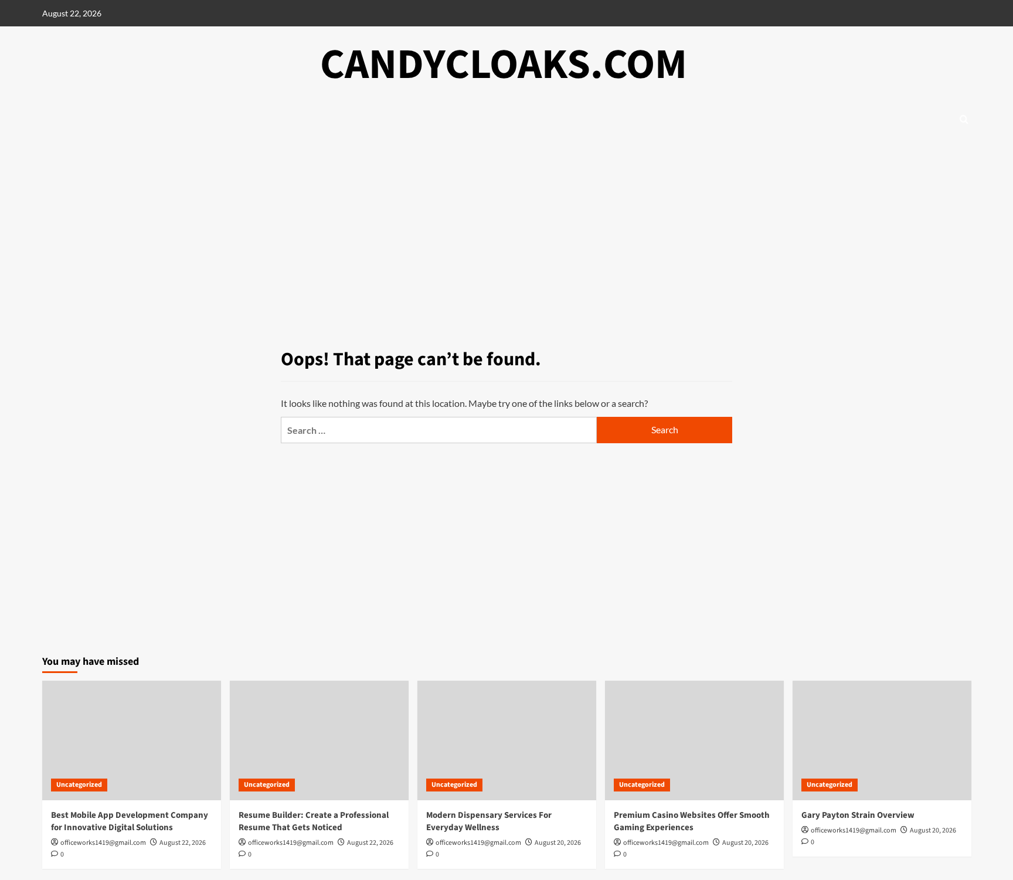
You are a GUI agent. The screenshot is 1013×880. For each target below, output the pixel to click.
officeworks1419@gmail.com (103, 843)
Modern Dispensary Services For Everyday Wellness (489, 821)
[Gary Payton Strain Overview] (882, 740)
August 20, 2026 (558, 843)
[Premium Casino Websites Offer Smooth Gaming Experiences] (694, 740)
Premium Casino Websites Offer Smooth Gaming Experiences (692, 821)
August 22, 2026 (182, 843)
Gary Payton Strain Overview (858, 815)
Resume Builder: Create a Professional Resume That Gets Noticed (314, 821)
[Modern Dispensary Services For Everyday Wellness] (506, 740)
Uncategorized (79, 785)
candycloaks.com (503, 65)
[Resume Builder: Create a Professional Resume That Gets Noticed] (319, 740)
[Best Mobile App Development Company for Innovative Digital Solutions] (131, 740)
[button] (964, 119)
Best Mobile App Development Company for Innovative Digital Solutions (129, 821)
